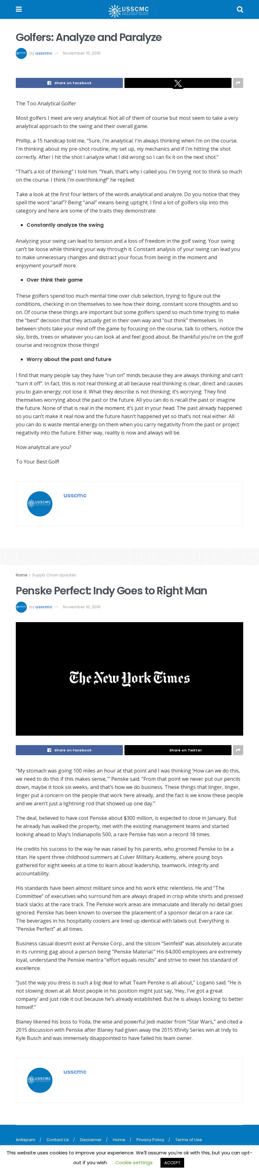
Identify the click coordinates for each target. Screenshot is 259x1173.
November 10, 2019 (81, 53)
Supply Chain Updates (54, 575)
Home (21, 575)
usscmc (43, 53)
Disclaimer (91, 1140)
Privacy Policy (150, 1140)
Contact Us (57, 1140)
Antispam (25, 1140)
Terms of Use (188, 1140)
